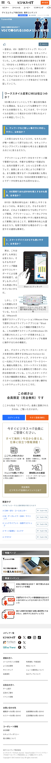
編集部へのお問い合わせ (12, 711)
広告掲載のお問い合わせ (35, 715)
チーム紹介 (7, 688)
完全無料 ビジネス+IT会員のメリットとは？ (25, 489)
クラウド (7, 537)
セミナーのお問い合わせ (12, 715)
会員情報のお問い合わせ (35, 711)
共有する (44, 44)
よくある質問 (8, 666)
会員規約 (6, 674)
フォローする (43, 511)
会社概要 (6, 730)
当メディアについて (33, 674)
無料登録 (45, 2)
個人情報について (9, 738)
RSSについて (31, 666)
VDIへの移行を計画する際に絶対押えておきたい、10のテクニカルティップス (32, 612)
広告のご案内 (8, 692)
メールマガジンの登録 (11, 661)
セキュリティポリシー (11, 734)
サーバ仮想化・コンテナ (14, 531)
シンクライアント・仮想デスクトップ (17, 524)
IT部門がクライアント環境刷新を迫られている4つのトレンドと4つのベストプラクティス (32, 600)
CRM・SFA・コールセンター (15, 510)
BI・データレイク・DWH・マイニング (17, 517)
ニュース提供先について (35, 670)
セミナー (5, 7)
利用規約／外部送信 (33, 661)
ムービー (27, 7)
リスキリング (38, 7)
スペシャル (16, 7)
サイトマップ (8, 670)
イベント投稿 (8, 697)
